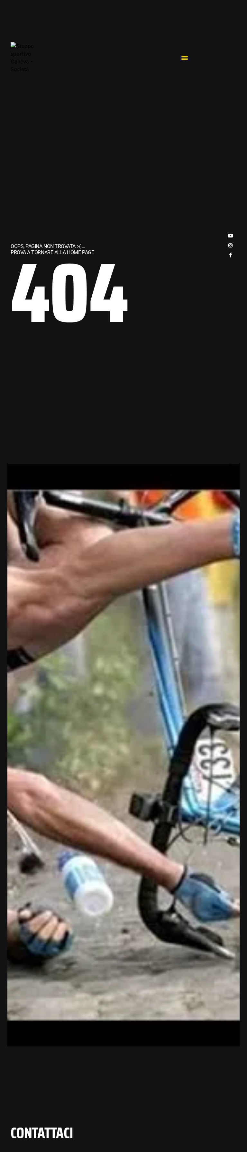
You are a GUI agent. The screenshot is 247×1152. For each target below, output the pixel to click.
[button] (184, 57)
